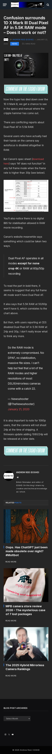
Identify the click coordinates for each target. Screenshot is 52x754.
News (14, 44)
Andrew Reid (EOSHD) (23, 39)
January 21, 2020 (18, 409)
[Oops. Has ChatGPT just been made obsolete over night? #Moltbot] (26, 526)
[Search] (47, 4)
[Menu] (5, 4)
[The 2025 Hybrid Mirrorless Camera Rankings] (26, 644)
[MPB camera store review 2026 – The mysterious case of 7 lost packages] (26, 585)
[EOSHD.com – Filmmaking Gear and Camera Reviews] (27, 4)
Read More (10, 562)
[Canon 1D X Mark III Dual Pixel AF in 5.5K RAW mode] (26, 196)
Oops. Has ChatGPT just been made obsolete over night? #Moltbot (27, 551)
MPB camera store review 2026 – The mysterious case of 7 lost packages (25, 610)
